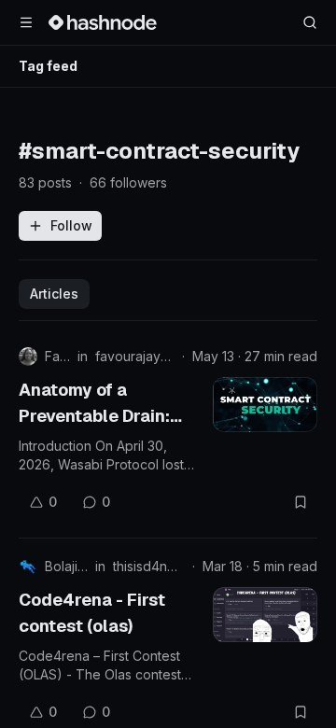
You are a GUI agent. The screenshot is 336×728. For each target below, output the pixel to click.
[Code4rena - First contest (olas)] (265, 614)
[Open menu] (26, 22)
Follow (71, 225)
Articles (54, 293)
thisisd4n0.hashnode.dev (149, 566)
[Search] (310, 22)
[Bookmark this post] (300, 502)
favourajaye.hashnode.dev (135, 356)
